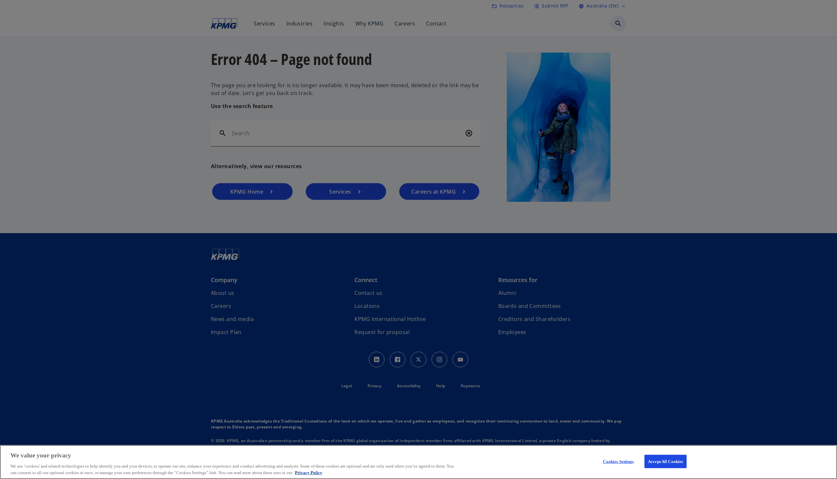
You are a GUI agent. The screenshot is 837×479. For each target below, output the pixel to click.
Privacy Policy (308, 472)
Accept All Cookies (665, 461)
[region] (418, 462)
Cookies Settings (618, 461)
